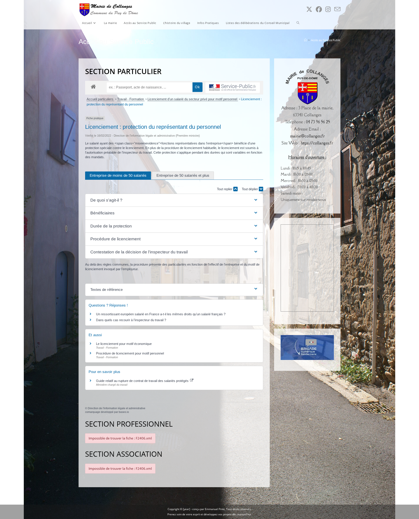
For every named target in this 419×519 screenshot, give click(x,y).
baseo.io (124, 412)
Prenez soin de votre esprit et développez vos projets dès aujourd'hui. (209, 514)
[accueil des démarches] (93, 86)
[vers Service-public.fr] (232, 87)
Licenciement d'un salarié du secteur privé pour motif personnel (193, 99)
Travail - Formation (131, 99)
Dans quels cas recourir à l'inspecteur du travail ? (131, 320)
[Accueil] (305, 40)
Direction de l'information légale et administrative (116, 408)
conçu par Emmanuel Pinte (208, 509)
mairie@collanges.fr (307, 136)
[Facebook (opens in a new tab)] (319, 9)
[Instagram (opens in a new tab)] (328, 9)
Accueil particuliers (100, 99)
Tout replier (225, 189)
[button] (174, 200)
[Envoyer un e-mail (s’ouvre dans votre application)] (337, 9)
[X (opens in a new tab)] (309, 9)
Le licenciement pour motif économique (124, 344)
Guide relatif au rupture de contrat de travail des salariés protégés (142, 381)
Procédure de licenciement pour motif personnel (130, 353)
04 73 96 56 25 (318, 121)
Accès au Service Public (325, 40)
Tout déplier (250, 189)
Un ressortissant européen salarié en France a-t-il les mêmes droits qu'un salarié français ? (160, 314)
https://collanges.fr (317, 143)
